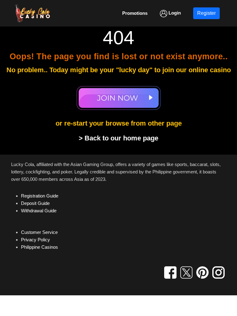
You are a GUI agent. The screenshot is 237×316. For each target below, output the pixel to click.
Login (174, 12)
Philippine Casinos (39, 247)
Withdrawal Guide (38, 210)
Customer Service (39, 232)
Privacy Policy (35, 239)
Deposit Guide (35, 203)
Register (206, 13)
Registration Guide (39, 195)
